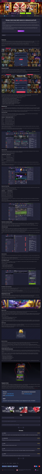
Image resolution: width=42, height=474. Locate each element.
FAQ (17, 463)
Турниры (11, 463)
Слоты (3, 463)
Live (5, 463)
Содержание (14, 463)
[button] (41, 8)
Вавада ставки (3, 107)
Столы (8, 463)
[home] (4, 1)
